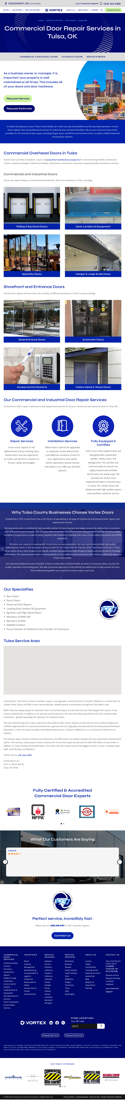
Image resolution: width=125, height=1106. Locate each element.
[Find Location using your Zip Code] (101, 1026)
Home (41, 20)
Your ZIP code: (77, 1021)
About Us (70, 10)
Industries (30, 955)
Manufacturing (30, 970)
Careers (94, 10)
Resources (83, 10)
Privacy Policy (69, 1097)
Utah (67, 991)
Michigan (48, 1003)
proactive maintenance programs (63, 160)
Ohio (67, 976)
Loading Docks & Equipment (10, 991)
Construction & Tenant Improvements (30, 991)
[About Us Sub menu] (75, 10)
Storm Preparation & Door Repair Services (11, 1005)
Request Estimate (19, 108)
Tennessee (69, 985)
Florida (47, 982)
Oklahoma (71, 20)
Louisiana (48, 997)
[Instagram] (63, 1023)
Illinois (47, 988)
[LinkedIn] (51, 1023)
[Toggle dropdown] (10, 10)
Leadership (89, 976)
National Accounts (92, 973)
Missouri (68, 964)
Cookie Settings (82, 1097)
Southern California (48, 974)
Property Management (29, 965)
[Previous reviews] (5, 862)
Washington (70, 994)
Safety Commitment (90, 965)
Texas (67, 988)
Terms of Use (94, 1097)
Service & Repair (96, 57)
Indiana (48, 991)
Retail (26, 961)
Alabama (48, 961)
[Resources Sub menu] (89, 10)
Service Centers (54, 20)
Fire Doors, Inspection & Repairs (9, 972)
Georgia (48, 985)
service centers (50, 956)
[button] (35, 3)
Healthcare (28, 979)
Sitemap (88, 988)
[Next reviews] (120, 862)
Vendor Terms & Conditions (111, 1097)
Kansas (47, 994)
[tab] (61, 823)
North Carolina (71, 970)
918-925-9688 (25, 755)
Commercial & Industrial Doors (39, 57)
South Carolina (71, 973)
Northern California (48, 968)
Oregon (68, 982)
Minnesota (69, 961)
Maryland (48, 1000)
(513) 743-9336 (98, 3)
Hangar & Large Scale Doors (10, 979)
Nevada (68, 967)
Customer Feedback (110, 982)
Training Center (91, 970)
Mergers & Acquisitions (90, 983)
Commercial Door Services (11, 964)
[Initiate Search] (101, 10)
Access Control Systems (10, 985)
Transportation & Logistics (31, 974)
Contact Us (62, 935)
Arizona (48, 964)
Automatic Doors (72, 57)
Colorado (48, 979)
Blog (87, 979)
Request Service (113, 10)
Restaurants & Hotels (30, 983)
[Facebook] (57, 1023)
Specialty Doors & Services (11, 997)
